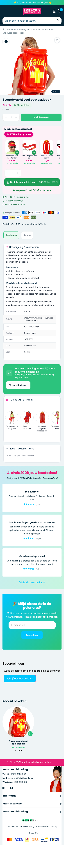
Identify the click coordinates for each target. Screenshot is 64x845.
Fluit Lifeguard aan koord (29, 157)
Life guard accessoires (13, 33)
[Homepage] (3, 29)
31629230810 (20, 782)
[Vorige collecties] (8, 405)
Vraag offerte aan (18, 385)
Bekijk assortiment (4, 11)
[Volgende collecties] (8, 435)
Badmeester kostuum (43, 29)
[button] (16, 117)
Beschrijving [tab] (11, 235)
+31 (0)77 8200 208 (16, 774)
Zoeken (58, 20)
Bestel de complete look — (34, 182)
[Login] (54, 11)
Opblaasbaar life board (46, 157)
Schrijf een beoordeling (19, 678)
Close (32, 795)
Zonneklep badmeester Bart (12, 157)
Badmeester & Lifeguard (18, 29)
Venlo (43, 224)
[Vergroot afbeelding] (57, 40)
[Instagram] (3, 787)
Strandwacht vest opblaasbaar (18, 742)
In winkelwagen (41, 117)
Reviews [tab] (27, 235)
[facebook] (11, 787)
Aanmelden (32, 635)
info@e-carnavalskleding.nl (21, 778)
